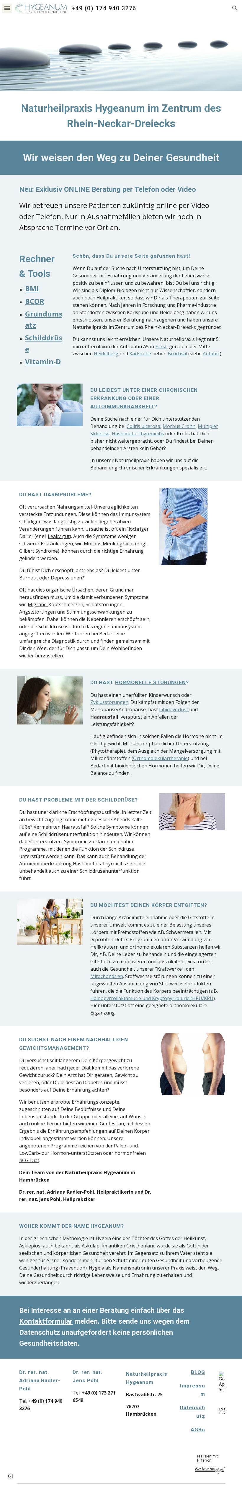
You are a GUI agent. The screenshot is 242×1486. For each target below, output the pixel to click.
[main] (121, 116)
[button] (7, 8)
